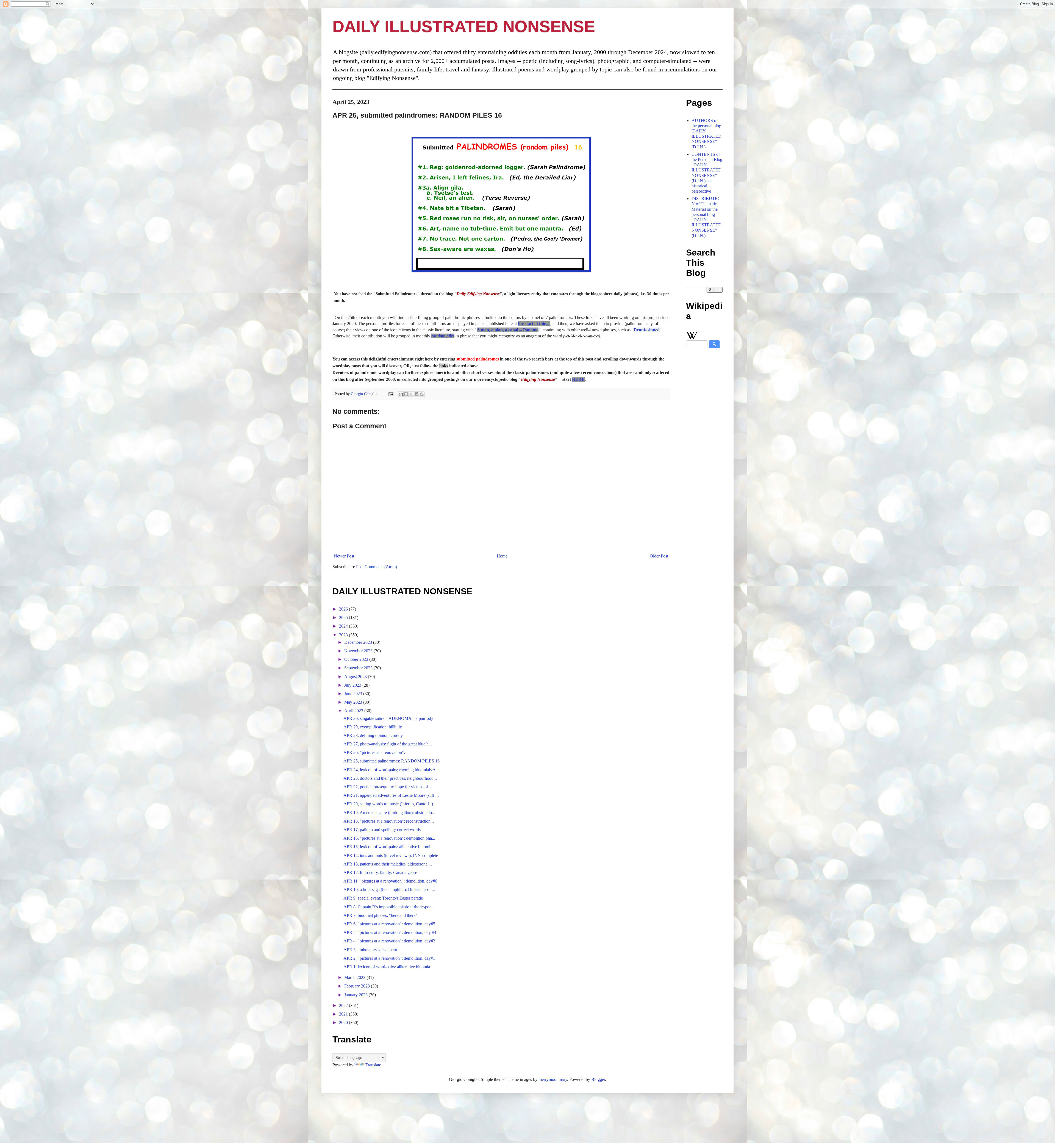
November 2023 (359, 650)
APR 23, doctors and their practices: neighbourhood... (390, 778)
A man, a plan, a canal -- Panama (507, 330)
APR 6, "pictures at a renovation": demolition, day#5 (389, 924)
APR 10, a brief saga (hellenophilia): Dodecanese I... (389, 889)
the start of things (534, 323)
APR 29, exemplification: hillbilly (372, 727)
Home (502, 556)
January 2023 (356, 994)
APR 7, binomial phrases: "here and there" (380, 915)
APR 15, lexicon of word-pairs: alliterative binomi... (388, 846)
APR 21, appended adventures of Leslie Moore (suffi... (391, 795)
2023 (344, 634)
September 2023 (359, 667)
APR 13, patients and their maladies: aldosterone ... (387, 864)
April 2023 (354, 710)
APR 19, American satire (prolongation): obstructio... (389, 812)
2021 (344, 1014)
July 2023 (353, 685)
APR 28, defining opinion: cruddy (373, 735)
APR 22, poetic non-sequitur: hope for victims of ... (387, 786)
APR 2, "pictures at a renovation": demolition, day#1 (389, 958)
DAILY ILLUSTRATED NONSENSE (463, 26)
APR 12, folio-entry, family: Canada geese (380, 872)
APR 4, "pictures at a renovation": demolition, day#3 (389, 941)
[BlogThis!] (406, 394)
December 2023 (358, 642)
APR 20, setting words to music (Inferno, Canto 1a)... (389, 803)
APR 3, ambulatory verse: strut (370, 949)
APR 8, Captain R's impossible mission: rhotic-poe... (389, 907)
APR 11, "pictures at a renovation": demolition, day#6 (390, 881)
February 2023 (357, 986)
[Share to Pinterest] (421, 394)
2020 (344, 1022)
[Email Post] (391, 394)
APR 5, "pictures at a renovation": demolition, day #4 (389, 932)
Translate (373, 1064)
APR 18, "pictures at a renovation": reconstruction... (388, 821)
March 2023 (355, 977)
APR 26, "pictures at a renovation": (374, 752)
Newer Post (344, 556)
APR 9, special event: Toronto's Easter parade (383, 898)
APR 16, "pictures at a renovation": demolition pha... (389, 838)
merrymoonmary (552, 1079)
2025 (344, 617)
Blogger (598, 1079)
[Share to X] (411, 394)
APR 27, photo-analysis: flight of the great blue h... (387, 744)
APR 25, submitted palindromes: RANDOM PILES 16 (391, 761)
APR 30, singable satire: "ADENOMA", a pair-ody (388, 718)
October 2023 (356, 659)
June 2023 (353, 693)
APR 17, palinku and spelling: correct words (382, 829)
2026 (344, 609)
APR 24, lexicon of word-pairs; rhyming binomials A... (391, 769)
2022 (344, 1005)
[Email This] (401, 394)
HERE (578, 379)
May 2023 (353, 702)
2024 (344, 626)
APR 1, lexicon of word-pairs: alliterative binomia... (388, 966)
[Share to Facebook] (416, 394)
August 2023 (356, 676)
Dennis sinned (647, 330)
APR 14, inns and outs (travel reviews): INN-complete (390, 855)
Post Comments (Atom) (376, 566)
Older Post (659, 556)
